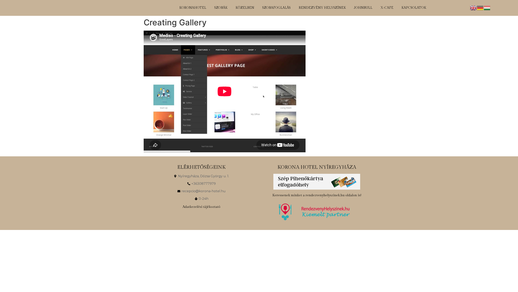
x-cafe (386, 8)
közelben (245, 8)
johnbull (363, 8)
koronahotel (192, 8)
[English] (473, 7)
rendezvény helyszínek (322, 8)
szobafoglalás (276, 8)
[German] (480, 7)
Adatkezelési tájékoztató (201, 207)
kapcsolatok (413, 8)
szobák (220, 8)
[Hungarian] (487, 7)
